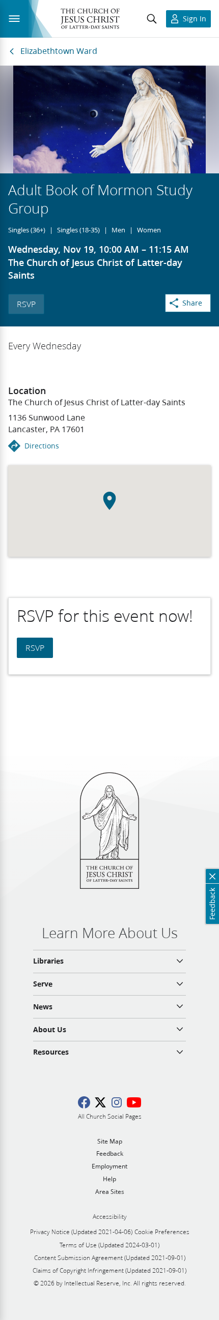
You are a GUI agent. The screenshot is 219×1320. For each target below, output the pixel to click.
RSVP (26, 304)
